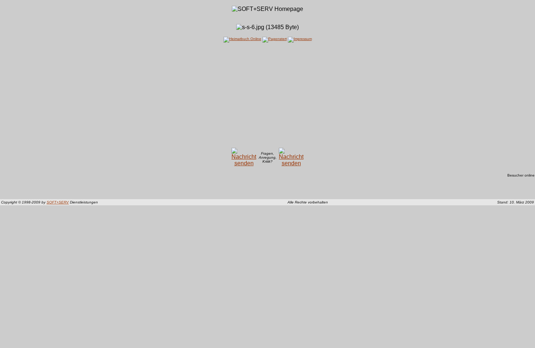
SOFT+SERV (58, 202)
